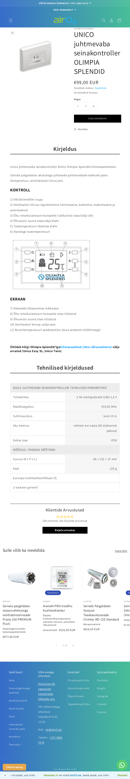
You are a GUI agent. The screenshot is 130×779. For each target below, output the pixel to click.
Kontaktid (14, 736)
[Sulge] (5, 775)
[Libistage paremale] (73, 645)
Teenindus (15, 744)
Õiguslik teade (76, 696)
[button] (11, 20)
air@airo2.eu (54, 729)
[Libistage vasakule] (57, 645)
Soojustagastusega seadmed (19, 690)
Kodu (12, 680)
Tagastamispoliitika (79, 704)
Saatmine (100, 88)
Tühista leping (14, 767)
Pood (12, 716)
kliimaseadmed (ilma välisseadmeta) (86, 347)
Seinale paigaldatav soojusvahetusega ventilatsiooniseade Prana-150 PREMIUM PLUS (17, 615)
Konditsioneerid (18, 700)
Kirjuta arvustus (65, 530)
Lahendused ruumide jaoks (17, 726)
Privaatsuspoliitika (78, 680)
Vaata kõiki (121, 550)
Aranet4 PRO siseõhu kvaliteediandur (57, 608)
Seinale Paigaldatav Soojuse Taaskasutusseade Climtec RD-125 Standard (101, 612)
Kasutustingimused (78, 688)
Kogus (77, 99)
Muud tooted (16, 708)
